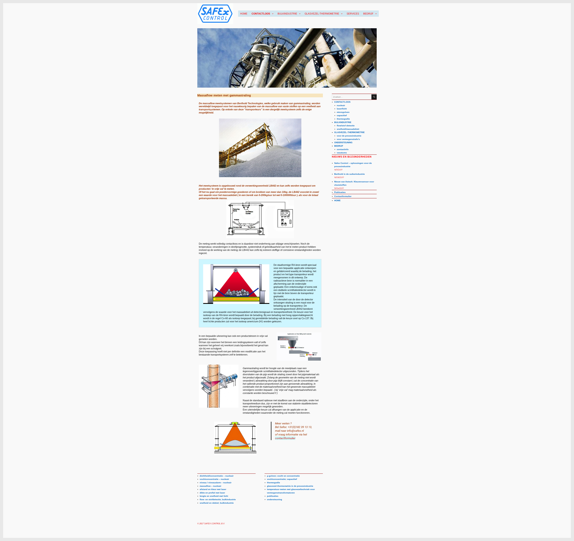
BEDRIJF (368, 13)
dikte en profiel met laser (212, 493)
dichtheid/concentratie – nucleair (216, 476)
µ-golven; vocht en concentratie (283, 476)
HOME (243, 13)
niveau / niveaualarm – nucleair (215, 482)
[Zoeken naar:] (351, 97)
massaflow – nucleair (210, 486)
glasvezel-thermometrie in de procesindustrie (290, 486)
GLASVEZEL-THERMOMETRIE (322, 13)
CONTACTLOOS (261, 13)
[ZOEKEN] (374, 97)
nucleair (341, 105)
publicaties (272, 496)
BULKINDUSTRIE (287, 13)
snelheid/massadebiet (348, 129)
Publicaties (340, 192)
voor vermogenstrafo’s (348, 139)
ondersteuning (274, 499)
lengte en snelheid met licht (214, 496)
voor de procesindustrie (349, 136)
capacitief (342, 115)
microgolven (343, 112)
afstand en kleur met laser (213, 489)
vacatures (342, 152)
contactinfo (343, 149)
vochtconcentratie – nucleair (214, 479)
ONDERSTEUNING (343, 142)
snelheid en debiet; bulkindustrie (217, 503)
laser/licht (342, 108)
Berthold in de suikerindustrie (349, 174)
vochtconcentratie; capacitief (282, 479)
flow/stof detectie (346, 125)
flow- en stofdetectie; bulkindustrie (218, 499)
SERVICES (353, 13)
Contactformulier (342, 196)
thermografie (273, 482)
